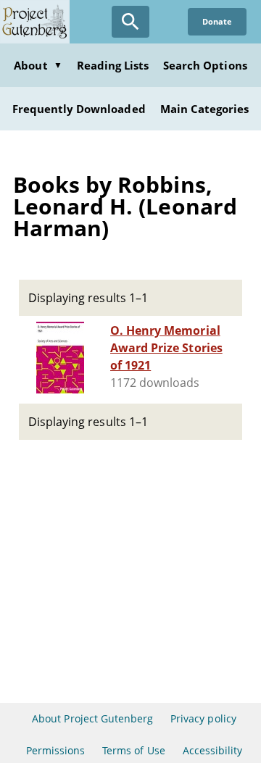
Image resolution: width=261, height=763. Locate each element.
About (38, 65)
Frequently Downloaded (79, 108)
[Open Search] (130, 22)
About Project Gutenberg (92, 718)
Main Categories (204, 108)
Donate (217, 21)
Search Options (205, 65)
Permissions (55, 750)
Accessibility (213, 750)
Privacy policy (203, 718)
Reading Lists (113, 65)
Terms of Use (133, 750)
